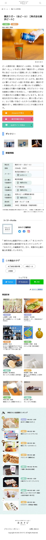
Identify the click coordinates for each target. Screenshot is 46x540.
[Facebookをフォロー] (24, 232)
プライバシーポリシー (12, 529)
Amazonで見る (18, 113)
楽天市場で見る (18, 119)
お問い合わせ (34, 529)
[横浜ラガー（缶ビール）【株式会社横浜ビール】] (28, 428)
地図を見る (23, 182)
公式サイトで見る (18, 125)
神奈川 (15, 24)
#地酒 (10, 271)
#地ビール (29, 266)
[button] (36, 325)
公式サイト (23, 175)
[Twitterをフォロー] (19, 232)
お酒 (6, 24)
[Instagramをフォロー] (28, 232)
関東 (11, 27)
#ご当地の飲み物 (14, 266)
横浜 (3, 27)
